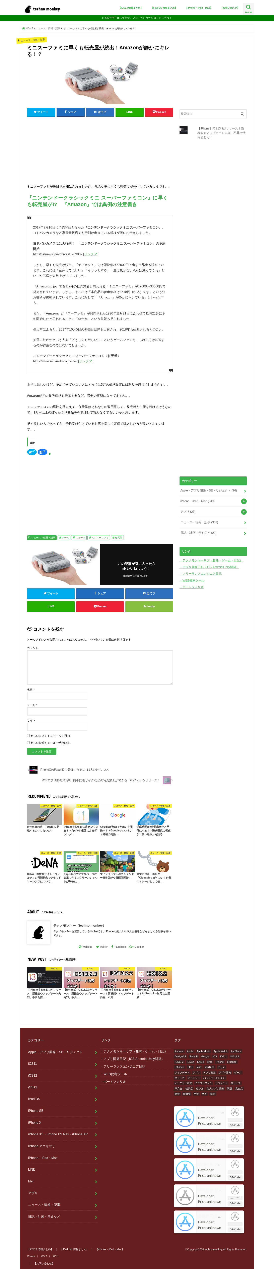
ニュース (80, 537)
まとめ (221, 1067)
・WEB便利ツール (192, 580)
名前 (31, 689)
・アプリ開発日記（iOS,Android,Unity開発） (209, 567)
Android (179, 1051)
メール (32, 705)
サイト (31, 720)
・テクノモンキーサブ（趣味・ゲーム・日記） (211, 560)
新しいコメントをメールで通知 (50, 735)
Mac (31, 1181)
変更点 (239, 1088)
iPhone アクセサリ (41, 1146)
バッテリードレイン (214, 1078)
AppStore (236, 1051)
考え (204, 1093)
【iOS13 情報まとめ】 (131, 7)
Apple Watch (220, 1051)
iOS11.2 (179, 1062)
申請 (196, 1093)
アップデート (182, 1072)
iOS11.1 (234, 1056)
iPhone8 (231, 1062)
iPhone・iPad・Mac (197, 501)
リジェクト (221, 1083)
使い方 (199, 1088)
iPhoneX (179, 1067)
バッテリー (194, 1078)
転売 (212, 1093)
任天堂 (118, 537)
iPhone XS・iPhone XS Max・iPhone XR (58, 1134)
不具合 (178, 1088)
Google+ (139, 946)
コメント (32, 648)
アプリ (187, 511)
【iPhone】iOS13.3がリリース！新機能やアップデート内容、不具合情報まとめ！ (221, 133)
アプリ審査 (209, 1072)
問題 (229, 1088)
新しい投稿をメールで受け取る (50, 742)
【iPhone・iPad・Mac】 (198, 7)
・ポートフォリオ (192, 587)
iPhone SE (36, 1110)
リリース (236, 1083)
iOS (215, 1056)
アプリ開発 (225, 1072)
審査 (177, 1093)
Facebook (120, 946)
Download (235, 1119)
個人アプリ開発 (215, 1088)
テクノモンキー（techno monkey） (79, 925)
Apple (190, 1051)
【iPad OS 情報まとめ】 (164, 7)
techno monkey (213, 1249)
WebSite (87, 946)
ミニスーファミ (100, 537)
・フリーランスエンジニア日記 (201, 573)
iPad (209, 1062)
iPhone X (34, 1122)
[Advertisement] (100, 149)
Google (205, 1056)
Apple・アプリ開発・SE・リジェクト (208, 490)
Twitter (104, 946)
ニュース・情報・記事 (43, 537)
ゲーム (65, 537)
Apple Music (203, 1051)
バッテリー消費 (183, 1083)
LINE (31, 1169)
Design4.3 (180, 1056)
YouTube (209, 1067)
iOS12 (32, 1075)
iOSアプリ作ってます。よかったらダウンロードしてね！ (138, 17)
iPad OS (34, 1099)
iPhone (220, 1062)
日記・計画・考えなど (198, 532)
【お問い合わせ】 (229, 7)
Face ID (194, 1056)
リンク (89, 254)
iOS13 (32, 1087)
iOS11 (32, 1063)
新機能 (186, 1093)
